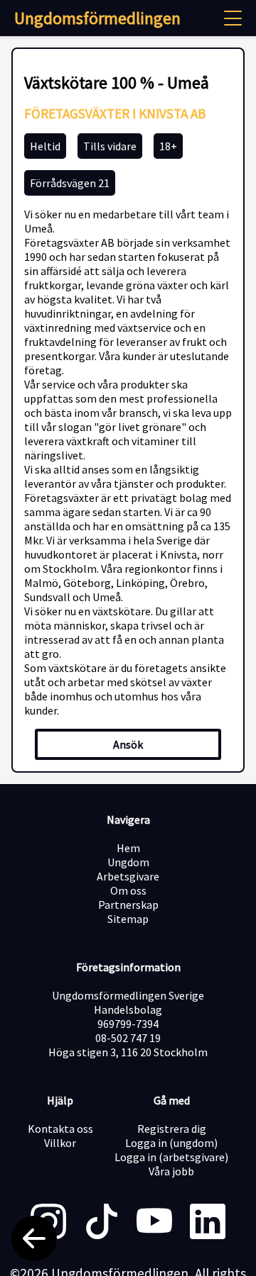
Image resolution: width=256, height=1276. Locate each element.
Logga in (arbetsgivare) (171, 1157)
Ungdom (128, 862)
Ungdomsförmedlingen (97, 18)
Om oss (128, 890)
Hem (128, 848)
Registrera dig (171, 1128)
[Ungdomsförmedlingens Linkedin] (207, 1223)
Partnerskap (128, 904)
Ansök (128, 744)
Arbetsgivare (128, 876)
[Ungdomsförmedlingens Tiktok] (101, 1223)
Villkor (60, 1143)
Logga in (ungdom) (171, 1143)
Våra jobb (171, 1171)
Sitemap (128, 919)
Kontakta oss (60, 1128)
